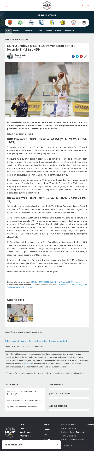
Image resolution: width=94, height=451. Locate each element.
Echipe (39, 31)
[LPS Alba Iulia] (73, 22)
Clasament (29, 31)
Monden (46, 439)
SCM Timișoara (74, 282)
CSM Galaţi (48, 282)
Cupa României (26, 432)
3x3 (45, 435)
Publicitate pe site (68, 425)
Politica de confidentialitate (72, 439)
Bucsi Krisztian (21, 55)
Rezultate (17, 31)
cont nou (47, 347)
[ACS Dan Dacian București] (10, 22)
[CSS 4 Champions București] (63, 22)
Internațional (25, 436)
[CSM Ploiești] (52, 22)
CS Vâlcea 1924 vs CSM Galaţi (70, 285)
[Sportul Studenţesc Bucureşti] (84, 22)
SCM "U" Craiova (60, 282)
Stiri (8, 31)
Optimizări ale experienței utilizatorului (22, 407)
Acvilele (46, 430)
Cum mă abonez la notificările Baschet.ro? (24, 400)
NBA (21, 439)
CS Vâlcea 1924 (36, 282)
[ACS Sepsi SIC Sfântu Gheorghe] (20, 22)
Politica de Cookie (68, 428)
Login (86, 5)
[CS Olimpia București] (31, 22)
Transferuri (69, 31)
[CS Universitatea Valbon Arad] (41, 22)
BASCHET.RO (27, 364)
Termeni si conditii (68, 436)
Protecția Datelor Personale (72, 432)
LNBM (21, 425)
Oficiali (58, 31)
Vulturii (46, 425)
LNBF (21, 428)
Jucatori (48, 31)
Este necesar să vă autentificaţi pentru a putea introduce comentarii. (36, 341)
